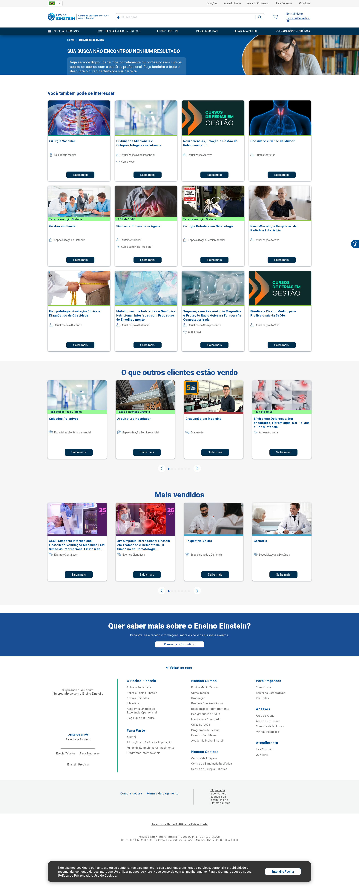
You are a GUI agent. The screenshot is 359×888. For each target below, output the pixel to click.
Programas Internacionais (143, 752)
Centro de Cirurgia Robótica (209, 769)
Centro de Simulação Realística (211, 763)
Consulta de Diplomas (270, 726)
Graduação (198, 698)
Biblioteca (133, 703)
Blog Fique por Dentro (141, 717)
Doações (212, 3)
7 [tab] (189, 469)
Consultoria (263, 687)
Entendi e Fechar (282, 871)
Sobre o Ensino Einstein (142, 692)
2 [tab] (172, 469)
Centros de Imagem (204, 758)
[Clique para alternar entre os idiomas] (55, 3)
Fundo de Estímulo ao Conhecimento (150, 747)
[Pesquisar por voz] (118, 17)
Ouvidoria (304, 3)
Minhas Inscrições (267, 731)
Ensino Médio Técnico (205, 687)
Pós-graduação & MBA (205, 714)
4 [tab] (179, 469)
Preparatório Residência (207, 703)
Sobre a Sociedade (139, 687)
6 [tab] (185, 469)
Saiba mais (80, 175)
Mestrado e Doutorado (205, 719)
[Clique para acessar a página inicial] (78, 21)
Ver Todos (262, 698)
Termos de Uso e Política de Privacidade (179, 824)
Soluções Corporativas (270, 692)
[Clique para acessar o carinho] (275, 17)
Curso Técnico (200, 692)
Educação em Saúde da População (149, 742)
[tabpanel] (77, 419)
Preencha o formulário (179, 644)
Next (197, 468)
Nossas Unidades (138, 698)
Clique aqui (218, 790)
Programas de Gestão (205, 730)
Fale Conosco (284, 3)
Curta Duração (200, 724)
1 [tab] (169, 469)
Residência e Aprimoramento (210, 708)
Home (70, 39)
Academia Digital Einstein (208, 740)
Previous (161, 468)
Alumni (131, 737)
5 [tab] (182, 469)
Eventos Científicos (203, 735)
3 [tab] (175, 469)
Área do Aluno (232, 3)
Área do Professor (258, 3)
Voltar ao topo (181, 668)
